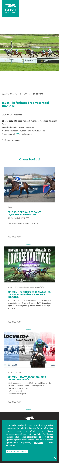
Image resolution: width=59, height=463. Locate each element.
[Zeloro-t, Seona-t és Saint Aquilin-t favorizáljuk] (29, 185)
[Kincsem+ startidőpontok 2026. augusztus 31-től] (29, 350)
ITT (17, 134)
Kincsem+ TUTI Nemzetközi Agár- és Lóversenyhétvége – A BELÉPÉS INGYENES (29, 294)
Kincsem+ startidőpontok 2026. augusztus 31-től (27, 378)
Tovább (28, 245)
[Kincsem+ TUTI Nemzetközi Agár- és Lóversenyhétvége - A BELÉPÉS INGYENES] (29, 264)
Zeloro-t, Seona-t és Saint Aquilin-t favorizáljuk (24, 213)
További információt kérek (16, 451)
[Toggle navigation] (52, 2)
